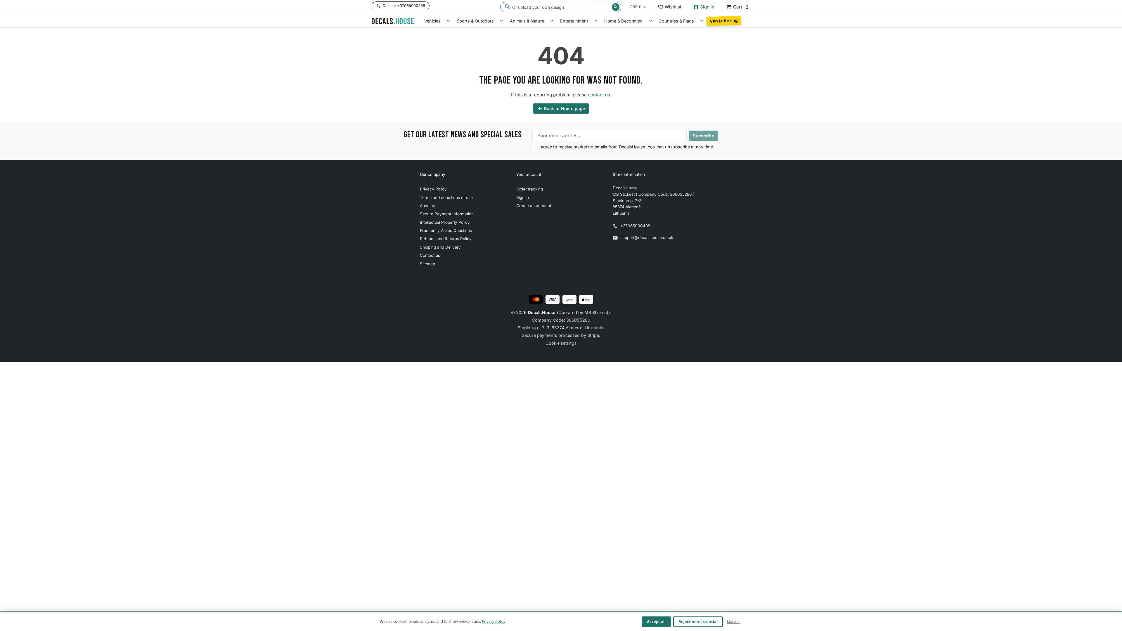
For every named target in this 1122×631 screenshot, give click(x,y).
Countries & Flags (676, 20)
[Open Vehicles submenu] (448, 20)
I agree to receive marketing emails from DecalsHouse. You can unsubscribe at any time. (626, 146)
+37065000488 (635, 225)
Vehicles (432, 20)
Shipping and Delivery (440, 247)
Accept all (656, 621)
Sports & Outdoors (475, 20)
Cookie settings (561, 343)
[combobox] (561, 7)
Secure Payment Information (447, 214)
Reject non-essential (698, 621)
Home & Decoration (623, 20)
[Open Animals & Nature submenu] (552, 20)
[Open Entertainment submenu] (596, 20)
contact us (599, 95)
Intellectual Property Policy (445, 222)
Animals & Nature (527, 20)
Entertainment (574, 20)
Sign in (522, 197)
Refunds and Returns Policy (446, 238)
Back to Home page (561, 108)
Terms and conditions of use (446, 197)
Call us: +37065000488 (403, 5)
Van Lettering (724, 21)
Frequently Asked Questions (446, 230)
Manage (733, 621)
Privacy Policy (433, 189)
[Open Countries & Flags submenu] (701, 20)
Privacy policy (493, 621)
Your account (528, 174)
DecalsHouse (542, 312)
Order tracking (529, 189)
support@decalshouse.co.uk (646, 237)
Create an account (533, 205)
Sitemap (427, 263)
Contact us (430, 255)
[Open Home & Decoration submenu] (650, 20)
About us (428, 205)
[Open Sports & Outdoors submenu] (501, 20)
